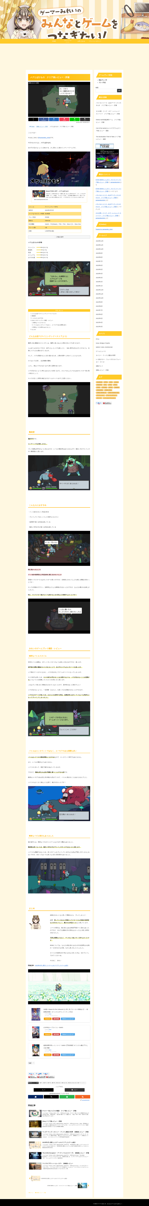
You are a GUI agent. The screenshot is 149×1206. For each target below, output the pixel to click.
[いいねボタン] (30, 1063)
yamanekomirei (115, 182)
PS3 (110, 385)
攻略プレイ (99, 366)
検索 (97, 87)
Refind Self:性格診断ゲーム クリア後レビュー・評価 (108, 121)
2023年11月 (99, 245)
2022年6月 (99, 314)
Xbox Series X (101, 392)
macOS (99, 385)
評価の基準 (59, 237)
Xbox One (65, 1082)
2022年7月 (99, 310)
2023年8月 (99, 257)
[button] (85, 119)
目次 (56, 310)
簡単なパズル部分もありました (42, 327)
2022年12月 (99, 290)
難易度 (34, 316)
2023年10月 (99, 249)
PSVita (104, 387)
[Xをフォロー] (51, 1096)
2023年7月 (99, 261)
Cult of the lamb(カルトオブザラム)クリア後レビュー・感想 (108, 129)
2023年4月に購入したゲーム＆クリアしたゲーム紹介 (51, 965)
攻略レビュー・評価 (42, 126)
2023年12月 (99, 241)
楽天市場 (56, 1018)
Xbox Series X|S (73, 1082)
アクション (100, 395)
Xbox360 (100, 390)
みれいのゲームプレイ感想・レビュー (42, 320)
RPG (54, 1082)
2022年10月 (99, 298)
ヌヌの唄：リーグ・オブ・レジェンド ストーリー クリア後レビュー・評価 (108, 112)
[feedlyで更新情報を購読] (66, 1096)
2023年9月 (99, 253)
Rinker (50, 1013)
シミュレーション (109, 398)
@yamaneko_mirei (44, 137)
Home (32, 126)
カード (99, 398)
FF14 (97, 339)
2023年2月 (99, 282)
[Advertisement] (74, 56)
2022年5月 (99, 318)
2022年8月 (99, 306)
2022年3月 (99, 326)
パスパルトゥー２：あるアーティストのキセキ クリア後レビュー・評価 (108, 104)
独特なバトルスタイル (39, 322)
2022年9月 (99, 302)
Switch (59, 1082)
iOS (111, 382)
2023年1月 (99, 286)
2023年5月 (99, 269)
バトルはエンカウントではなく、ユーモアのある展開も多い (50, 325)
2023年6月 (99, 265)
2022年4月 (99, 322)
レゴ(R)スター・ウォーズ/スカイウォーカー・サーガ (108, 361)
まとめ (34, 329)
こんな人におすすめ (37, 318)
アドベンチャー (82, 1082)
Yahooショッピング (67, 1018)
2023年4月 (99, 273)
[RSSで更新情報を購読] (82, 1096)
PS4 (46, 1082)
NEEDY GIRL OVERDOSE (104, 347)
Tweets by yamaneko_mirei (104, 229)
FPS (105, 382)
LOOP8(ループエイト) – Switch (53, 1027)
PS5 (50, 1082)
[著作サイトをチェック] (35, 1096)
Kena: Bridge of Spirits (103, 343)
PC (41, 1082)
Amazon (47, 1018)
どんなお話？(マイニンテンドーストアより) (44, 313)
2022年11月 (99, 294)
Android (99, 382)
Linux (116, 382)
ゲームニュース (101, 351)
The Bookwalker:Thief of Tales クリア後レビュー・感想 (108, 138)
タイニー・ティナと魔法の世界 (105, 355)
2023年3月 (99, 277)
